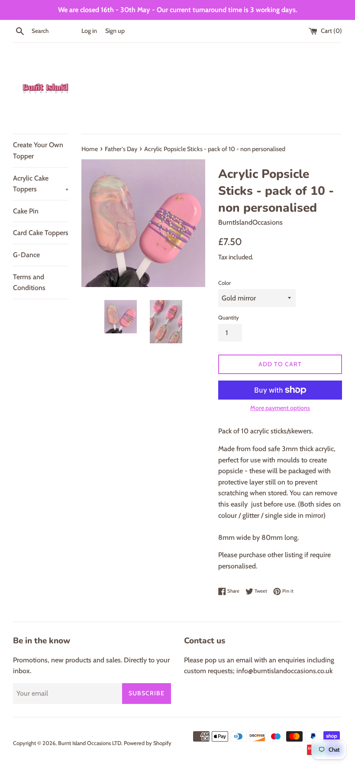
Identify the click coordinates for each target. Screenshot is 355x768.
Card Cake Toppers (40, 233)
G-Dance (26, 255)
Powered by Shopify (147, 743)
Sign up (115, 31)
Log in (89, 31)
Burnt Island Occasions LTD (89, 743)
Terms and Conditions (29, 282)
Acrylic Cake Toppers (40, 184)
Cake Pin (26, 211)
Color (224, 283)
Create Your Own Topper (38, 150)
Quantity (228, 317)
